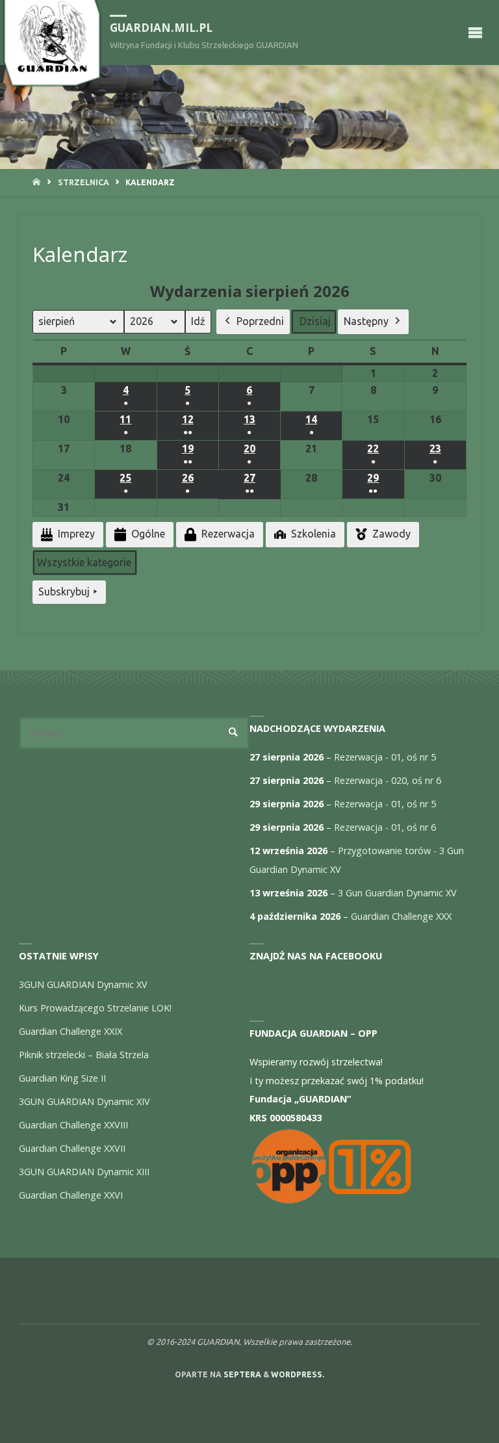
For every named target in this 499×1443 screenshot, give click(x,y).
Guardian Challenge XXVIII (73, 1125)
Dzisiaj (315, 321)
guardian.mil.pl (161, 27)
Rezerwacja (228, 534)
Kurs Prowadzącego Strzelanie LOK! (95, 1008)
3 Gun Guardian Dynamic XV (397, 893)
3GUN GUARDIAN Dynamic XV (83, 984)
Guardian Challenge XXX (401, 916)
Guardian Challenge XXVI (71, 1195)
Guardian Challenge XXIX (70, 1031)
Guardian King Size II (62, 1078)
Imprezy (76, 534)
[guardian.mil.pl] (52, 37)
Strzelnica (83, 182)
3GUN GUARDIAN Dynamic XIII (84, 1171)
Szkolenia (313, 534)
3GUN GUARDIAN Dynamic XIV (84, 1101)
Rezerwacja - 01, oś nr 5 (385, 757)
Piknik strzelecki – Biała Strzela (84, 1054)
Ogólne (148, 534)
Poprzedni (260, 321)
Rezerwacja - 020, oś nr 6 (387, 780)
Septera (241, 1374)
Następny (366, 321)
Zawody (391, 534)
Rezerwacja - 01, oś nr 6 (385, 827)
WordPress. (297, 1374)
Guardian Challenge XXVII (72, 1148)
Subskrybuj (64, 591)
